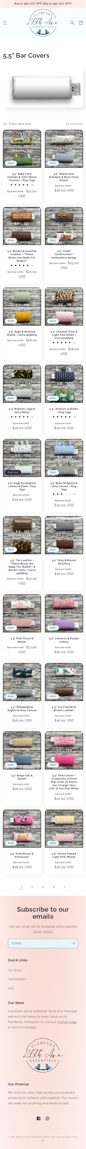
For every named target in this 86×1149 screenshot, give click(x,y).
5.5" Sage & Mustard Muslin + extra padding (22, 333)
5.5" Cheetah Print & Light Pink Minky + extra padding (64, 335)
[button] (5, 22)
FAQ (11, 988)
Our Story (15, 970)
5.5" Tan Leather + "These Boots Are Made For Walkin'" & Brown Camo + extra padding (22, 567)
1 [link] (21, 886)
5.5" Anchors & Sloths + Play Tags (64, 410)
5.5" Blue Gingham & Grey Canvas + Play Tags (64, 486)
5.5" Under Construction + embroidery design (64, 254)
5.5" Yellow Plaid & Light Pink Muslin (64, 855)
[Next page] (64, 886)
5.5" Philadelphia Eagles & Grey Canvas (22, 709)
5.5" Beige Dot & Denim (22, 777)
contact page (67, 1022)
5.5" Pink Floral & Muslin (22, 640)
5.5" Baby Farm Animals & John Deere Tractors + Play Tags (22, 177)
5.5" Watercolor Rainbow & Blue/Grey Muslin (64, 177)
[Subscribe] (73, 943)
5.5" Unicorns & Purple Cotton (64, 640)
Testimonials (17, 979)
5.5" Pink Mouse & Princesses (22, 855)
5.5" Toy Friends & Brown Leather (64, 709)
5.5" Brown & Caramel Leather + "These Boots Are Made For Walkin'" (22, 256)
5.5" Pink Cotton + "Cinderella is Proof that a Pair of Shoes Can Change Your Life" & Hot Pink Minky (64, 782)
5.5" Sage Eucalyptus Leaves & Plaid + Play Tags (22, 486)
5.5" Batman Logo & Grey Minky (22, 410)
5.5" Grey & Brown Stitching (64, 562)
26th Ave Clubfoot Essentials (29, 1137)
